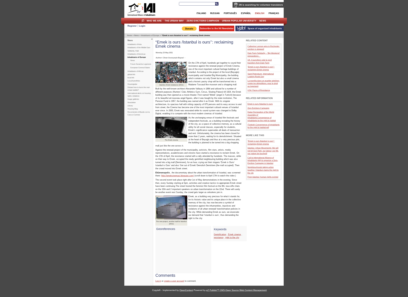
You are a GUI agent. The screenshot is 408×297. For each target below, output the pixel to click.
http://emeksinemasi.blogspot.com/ (177, 175)
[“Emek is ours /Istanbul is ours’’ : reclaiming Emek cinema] (171, 218)
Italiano (201, 13)
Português (230, 13)
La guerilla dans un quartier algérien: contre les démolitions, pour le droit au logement (264, 83)
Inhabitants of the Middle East (138, 47)
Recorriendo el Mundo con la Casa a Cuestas (138, 113)
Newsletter (131, 102)
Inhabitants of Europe (150, 35)
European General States (140, 68)
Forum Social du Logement (140, 64)
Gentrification (220, 234)
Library (130, 106)
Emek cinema (234, 234)
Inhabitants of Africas (135, 71)
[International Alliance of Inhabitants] (141, 9)
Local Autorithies (133, 81)
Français (274, 13)
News (262, 20)
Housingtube (132, 84)
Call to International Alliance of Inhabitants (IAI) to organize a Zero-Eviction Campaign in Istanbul (263, 160)
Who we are (154, 20)
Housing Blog (132, 109)
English (259, 13)
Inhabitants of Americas (136, 54)
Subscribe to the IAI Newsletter (216, 28)
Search (216, 3)
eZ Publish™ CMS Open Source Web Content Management (236, 290)
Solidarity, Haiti (133, 51)
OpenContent (186, 290)
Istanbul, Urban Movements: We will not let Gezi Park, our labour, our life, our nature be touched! (263, 151)
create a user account (174, 281)
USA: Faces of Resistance (259, 90)
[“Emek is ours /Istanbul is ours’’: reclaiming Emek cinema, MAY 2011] (171, 82)
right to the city (232, 237)
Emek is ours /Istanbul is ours (260, 104)
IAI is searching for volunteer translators (261, 5)
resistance (218, 237)
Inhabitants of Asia (134, 44)
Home (143, 21)
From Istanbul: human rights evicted (263, 177)
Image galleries (133, 99)
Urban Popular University (239, 20)
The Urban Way (174, 20)
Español (246, 13)
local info (130, 78)
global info (131, 74)
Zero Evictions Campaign (203, 20)
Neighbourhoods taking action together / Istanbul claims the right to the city (263, 170)
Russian (214, 13)
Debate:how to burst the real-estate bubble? (138, 88)
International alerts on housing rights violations (139, 94)
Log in (158, 281)
